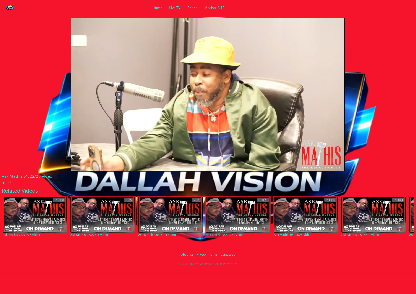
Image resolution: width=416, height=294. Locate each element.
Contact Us (228, 254)
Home (157, 7)
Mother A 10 (214, 7)
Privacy (201, 254)
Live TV (174, 7)
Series (192, 7)
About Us (187, 254)
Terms (213, 254)
